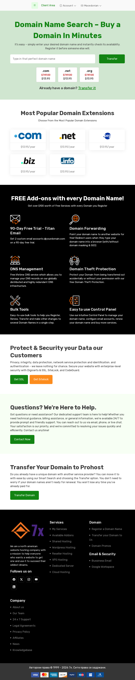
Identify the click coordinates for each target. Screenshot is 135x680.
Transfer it (87, 88)
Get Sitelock (41, 379)
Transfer (112, 58)
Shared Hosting (61, 541)
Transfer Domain (24, 495)
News (16, 644)
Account (68, 5)
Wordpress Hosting (63, 547)
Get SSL (19, 379)
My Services (59, 529)
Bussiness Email (101, 560)
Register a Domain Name (107, 529)
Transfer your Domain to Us (105, 537)
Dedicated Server (63, 565)
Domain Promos (101, 545)
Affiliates (18, 637)
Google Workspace (103, 566)
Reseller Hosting (62, 553)
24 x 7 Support (22, 619)
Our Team (18, 613)
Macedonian (91, 5)
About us (18, 607)
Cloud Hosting (61, 572)
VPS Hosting (60, 559)
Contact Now (22, 439)
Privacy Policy (21, 631)
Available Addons (63, 535)
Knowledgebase (22, 650)
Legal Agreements (24, 625)
